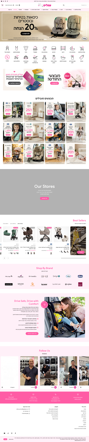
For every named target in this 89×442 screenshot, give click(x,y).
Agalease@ (44, 353)
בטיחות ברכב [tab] (13, 223)
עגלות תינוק (67, 245)
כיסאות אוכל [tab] (5, 223)
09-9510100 (54, 398)
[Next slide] (38, 39)
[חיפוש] (63, 5)
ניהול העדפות (11, 439)
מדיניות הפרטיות (78, 440)
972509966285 (25, 413)
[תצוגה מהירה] (55, 229)
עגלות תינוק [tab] (20, 223)
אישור (5, 439)
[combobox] (75, 5)
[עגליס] (65, 79)
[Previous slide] (50, 39)
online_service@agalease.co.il (11, 398)
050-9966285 (54, 400)
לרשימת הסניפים (78, 399)
